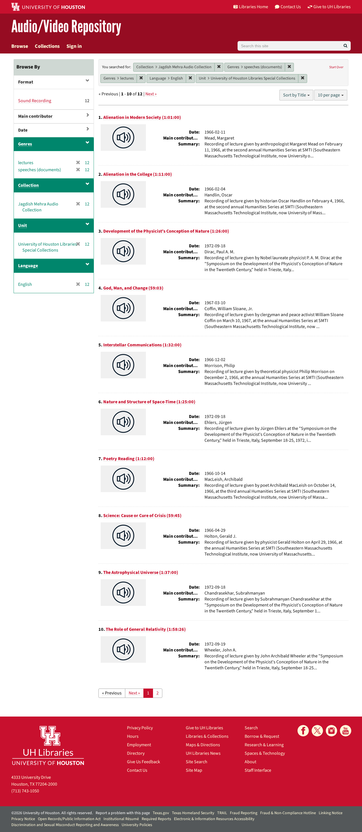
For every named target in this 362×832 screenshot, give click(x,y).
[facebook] (303, 730)
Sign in (74, 46)
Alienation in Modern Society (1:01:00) (142, 117)
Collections (47, 46)
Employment (139, 745)
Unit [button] (22, 225)
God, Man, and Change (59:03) (133, 288)
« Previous (112, 693)
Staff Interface (258, 770)
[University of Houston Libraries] (48, 745)
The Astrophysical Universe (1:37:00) (140, 572)
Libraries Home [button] (253, 7)
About (250, 762)
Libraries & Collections (207, 736)
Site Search (196, 762)
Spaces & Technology (265, 753)
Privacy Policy (140, 728)
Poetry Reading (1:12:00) (128, 459)
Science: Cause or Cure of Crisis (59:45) (142, 516)
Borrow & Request (262, 736)
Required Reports (156, 819)
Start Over (336, 67)
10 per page (329, 95)
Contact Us (137, 770)
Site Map (194, 770)
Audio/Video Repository (66, 27)
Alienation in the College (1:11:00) (137, 174)
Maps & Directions (203, 745)
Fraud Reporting (243, 813)
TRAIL (222, 813)
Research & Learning (264, 745)
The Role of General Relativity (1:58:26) (146, 629)
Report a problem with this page (123, 813)
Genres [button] (25, 144)
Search (251, 728)
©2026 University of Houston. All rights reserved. (52, 813)
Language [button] (28, 266)
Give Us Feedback (143, 762)
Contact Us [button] (291, 7)
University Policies (137, 825)
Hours (133, 736)
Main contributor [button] (35, 116)
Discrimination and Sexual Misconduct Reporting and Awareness (65, 825)
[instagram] (331, 730)
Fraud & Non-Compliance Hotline (288, 813)
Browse (19, 46)
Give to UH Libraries (204, 728)
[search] (345, 46)
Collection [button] (28, 185)
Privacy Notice (23, 819)
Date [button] (22, 130)
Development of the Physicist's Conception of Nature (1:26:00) (166, 231)
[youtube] (345, 730)
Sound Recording (34, 101)
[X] (317, 730)
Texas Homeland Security (193, 813)
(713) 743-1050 (25, 791)
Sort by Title (295, 95)
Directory (136, 753)
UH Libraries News (203, 753)
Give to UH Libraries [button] (332, 7)
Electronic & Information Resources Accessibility (214, 819)
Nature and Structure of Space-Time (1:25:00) (149, 402)
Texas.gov (161, 813)
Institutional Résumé (121, 819)
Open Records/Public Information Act (69, 819)
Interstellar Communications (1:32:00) (142, 345)
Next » (151, 94)
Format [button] (25, 82)
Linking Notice (330, 813)
